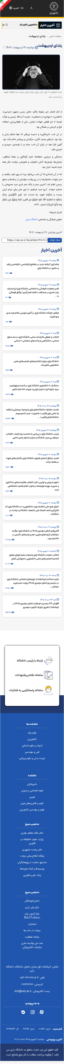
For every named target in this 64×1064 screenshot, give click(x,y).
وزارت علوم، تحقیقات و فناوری (32, 841)
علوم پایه (32, 733)
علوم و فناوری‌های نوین (32, 803)
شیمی (32, 797)
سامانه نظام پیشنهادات (29, 674)
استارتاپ (32, 924)
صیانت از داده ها (32, 931)
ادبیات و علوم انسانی (32, 746)
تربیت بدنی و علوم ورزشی (32, 758)
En (22, 8)
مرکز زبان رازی (32, 907)
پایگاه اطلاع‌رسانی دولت (32, 856)
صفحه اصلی (55, 36)
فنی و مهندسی (32, 752)
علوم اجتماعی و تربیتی (32, 791)
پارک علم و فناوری (32, 875)
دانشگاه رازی (32, 220)
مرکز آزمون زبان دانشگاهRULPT (32, 916)
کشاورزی (32, 739)
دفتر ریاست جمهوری (32, 850)
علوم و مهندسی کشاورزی (32, 810)
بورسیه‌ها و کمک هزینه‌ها (32, 869)
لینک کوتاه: (55, 240)
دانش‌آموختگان (32, 901)
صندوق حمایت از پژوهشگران (32, 862)
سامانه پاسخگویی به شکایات (26, 690)
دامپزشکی (32, 784)
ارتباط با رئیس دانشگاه (30, 660)
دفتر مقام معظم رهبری (32, 833)
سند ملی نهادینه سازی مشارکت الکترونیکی (32, 945)
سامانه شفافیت (32, 937)
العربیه (16, 8)
